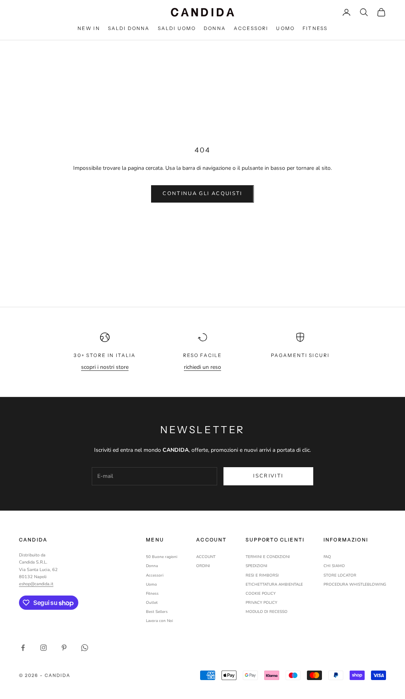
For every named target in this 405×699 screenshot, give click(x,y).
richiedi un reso (202, 367)
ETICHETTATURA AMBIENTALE (274, 584)
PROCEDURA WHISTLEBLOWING (355, 584)
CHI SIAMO (334, 566)
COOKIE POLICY (261, 593)
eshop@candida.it (36, 584)
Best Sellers (157, 611)
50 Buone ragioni (161, 557)
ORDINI (203, 566)
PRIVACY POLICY (261, 602)
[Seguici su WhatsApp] (85, 648)
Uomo (285, 28)
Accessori (251, 28)
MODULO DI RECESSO (267, 611)
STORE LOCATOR (340, 575)
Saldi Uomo (177, 28)
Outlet (152, 602)
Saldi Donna (129, 28)
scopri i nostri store (105, 367)
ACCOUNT (206, 557)
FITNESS (315, 28)
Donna (215, 28)
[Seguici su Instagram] (43, 648)
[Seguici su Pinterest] (64, 648)
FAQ (327, 557)
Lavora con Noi (159, 621)
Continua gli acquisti (202, 193)
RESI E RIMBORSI (262, 575)
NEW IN (89, 28)
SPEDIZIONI (256, 566)
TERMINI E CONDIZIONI (268, 557)
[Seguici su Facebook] (23, 648)
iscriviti (268, 475)
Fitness (152, 593)
